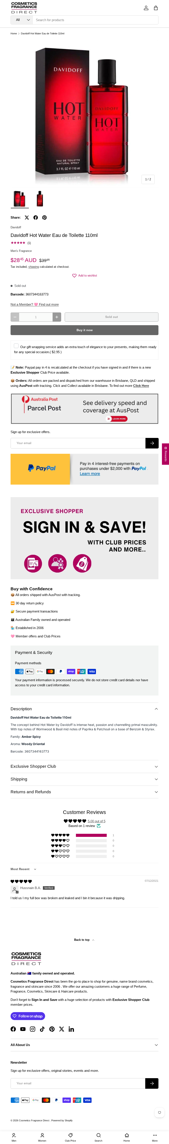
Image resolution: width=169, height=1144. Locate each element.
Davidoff (16, 227)
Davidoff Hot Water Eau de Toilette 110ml (42, 33)
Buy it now (85, 330)
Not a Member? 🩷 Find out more (35, 304)
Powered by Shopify (62, 1120)
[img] (21, 881)
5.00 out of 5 (96, 821)
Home (14, 33)
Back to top (82, 939)
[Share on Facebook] (35, 217)
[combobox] (84, 20)
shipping (33, 266)
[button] (156, 8)
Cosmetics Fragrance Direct (34, 1120)
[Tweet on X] (26, 217)
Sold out (111, 317)
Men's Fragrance (21, 251)
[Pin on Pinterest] (44, 217)
